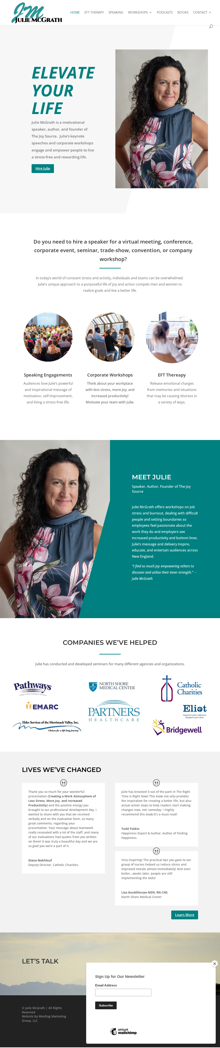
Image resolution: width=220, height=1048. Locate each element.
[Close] (214, 963)
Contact (200, 12)
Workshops (138, 12)
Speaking (115, 12)
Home (75, 12)
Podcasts (165, 12)
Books (182, 12)
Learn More (184, 914)
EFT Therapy (94, 12)
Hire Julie (42, 168)
